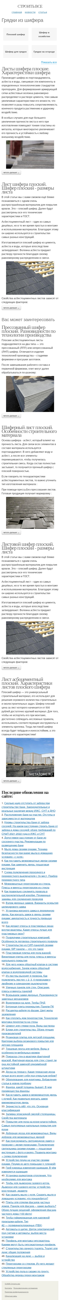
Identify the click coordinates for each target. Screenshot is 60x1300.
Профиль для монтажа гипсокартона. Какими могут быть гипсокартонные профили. (29, 1242)
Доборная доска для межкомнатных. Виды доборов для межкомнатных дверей (29, 1135)
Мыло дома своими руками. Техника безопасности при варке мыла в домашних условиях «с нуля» (27, 853)
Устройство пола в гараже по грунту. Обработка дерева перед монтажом (25, 1273)
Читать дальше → (11, 172)
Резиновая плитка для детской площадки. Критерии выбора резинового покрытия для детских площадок (28, 1041)
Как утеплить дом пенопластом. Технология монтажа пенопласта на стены (30, 1020)
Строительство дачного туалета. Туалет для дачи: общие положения (30, 1250)
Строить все (30, 6)
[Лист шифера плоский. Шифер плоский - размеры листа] (30, 278)
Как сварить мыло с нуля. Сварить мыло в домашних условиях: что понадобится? (29, 1196)
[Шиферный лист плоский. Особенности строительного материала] (30, 513)
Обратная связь (11, 1296)
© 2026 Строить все (12, 1284)
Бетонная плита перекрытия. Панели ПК (30, 1006)
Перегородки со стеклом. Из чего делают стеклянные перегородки (28, 1265)
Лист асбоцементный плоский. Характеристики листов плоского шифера (27, 683)
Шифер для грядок (16, 51)
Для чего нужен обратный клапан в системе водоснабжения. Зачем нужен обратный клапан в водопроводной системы (30, 968)
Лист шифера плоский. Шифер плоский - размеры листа (28, 187)
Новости (30, 12)
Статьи (42, 12)
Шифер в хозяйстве (44, 34)
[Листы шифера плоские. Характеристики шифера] (30, 154)
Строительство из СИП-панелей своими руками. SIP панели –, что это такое (27, 947)
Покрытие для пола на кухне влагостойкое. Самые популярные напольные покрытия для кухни (29, 1125)
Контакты (8, 1288)
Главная (17, 12)
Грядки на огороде (44, 51)
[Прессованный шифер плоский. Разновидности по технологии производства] (30, 394)
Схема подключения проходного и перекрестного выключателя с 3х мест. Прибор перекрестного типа (29, 876)
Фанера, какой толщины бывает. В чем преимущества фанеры (27, 1089)
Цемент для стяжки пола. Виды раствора (30, 1025)
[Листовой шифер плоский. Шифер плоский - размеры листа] (30, 638)
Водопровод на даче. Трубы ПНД (25, 1002)
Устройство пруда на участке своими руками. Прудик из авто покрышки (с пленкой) (29, 1162)
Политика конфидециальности (16, 1292)
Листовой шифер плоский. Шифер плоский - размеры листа (28, 547)
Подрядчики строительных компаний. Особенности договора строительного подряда (29, 939)
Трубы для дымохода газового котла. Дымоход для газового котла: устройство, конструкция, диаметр (26, 1187)
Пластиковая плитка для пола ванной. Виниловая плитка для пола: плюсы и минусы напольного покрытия (29, 956)
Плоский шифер (16, 34)
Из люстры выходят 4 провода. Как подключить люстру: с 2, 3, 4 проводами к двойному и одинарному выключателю (26, 979)
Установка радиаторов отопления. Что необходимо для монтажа (27, 1177)
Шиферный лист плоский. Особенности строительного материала (29, 431)
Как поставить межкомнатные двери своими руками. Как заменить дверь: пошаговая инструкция (29, 864)
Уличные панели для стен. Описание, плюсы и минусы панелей (26, 989)
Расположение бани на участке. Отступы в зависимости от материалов (28, 816)
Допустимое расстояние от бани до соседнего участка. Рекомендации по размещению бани (24, 841)
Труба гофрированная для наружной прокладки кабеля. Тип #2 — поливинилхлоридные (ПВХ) (26, 1221)
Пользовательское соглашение (25, 1288)
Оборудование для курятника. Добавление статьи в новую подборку (29, 1081)
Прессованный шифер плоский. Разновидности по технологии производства (28, 331)
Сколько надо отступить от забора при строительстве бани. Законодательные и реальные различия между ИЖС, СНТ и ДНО (28, 807)
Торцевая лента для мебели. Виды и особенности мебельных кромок (25, 1050)
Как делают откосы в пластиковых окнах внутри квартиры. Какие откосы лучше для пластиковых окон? (27, 929)
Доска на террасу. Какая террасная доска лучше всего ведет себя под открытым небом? (29, 1073)
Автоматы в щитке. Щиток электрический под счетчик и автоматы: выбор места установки (28, 1233)
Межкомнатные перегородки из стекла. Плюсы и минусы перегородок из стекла (26, 885)
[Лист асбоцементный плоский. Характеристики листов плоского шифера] (30, 757)
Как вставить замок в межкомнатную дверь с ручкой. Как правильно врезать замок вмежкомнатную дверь (29, 1098)
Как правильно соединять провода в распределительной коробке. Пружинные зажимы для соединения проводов (26, 895)
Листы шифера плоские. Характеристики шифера (26, 70)
